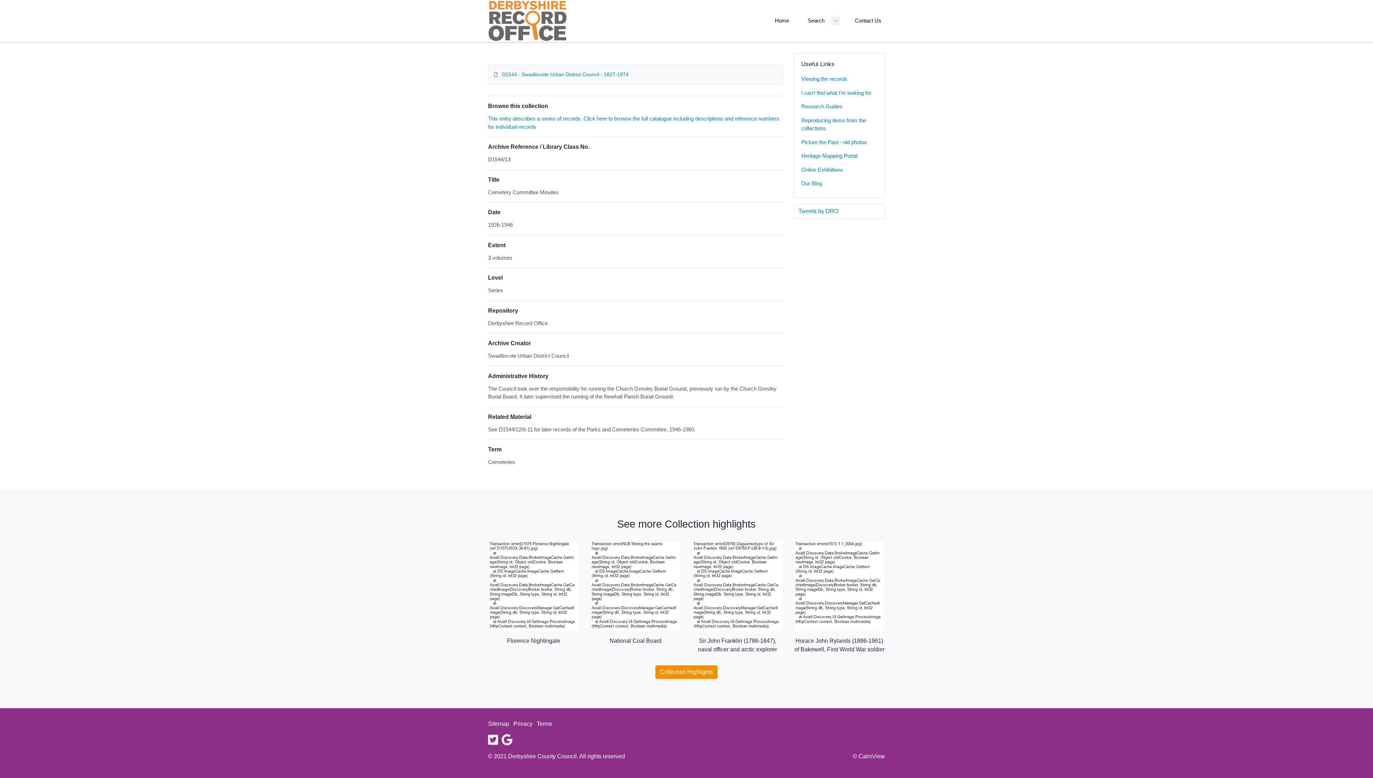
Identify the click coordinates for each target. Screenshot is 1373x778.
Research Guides (821, 106)
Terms (544, 724)
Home (782, 21)
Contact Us (868, 21)
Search (816, 21)
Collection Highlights (686, 672)
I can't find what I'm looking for (836, 93)
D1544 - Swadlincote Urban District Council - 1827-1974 (565, 74)
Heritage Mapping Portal (829, 156)
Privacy (522, 724)
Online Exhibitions (822, 170)
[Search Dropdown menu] (835, 20)
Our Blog (811, 183)
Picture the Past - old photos (834, 142)
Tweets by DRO (818, 211)
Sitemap (498, 724)
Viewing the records (824, 79)
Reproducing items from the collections (833, 124)
